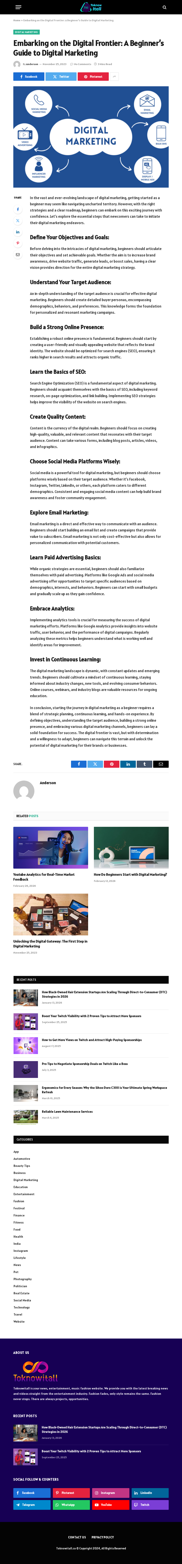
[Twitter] (17, 220)
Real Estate (22, 1293)
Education (21, 1187)
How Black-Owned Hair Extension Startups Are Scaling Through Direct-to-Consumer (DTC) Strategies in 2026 (104, 994)
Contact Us (77, 1537)
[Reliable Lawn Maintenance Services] (26, 1117)
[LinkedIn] (17, 231)
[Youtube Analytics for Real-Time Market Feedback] (50, 848)
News (17, 1265)
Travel (18, 1314)
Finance (19, 1215)
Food (17, 1229)
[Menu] (18, 7)
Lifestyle (20, 1258)
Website (19, 1322)
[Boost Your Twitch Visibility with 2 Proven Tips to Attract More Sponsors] (26, 1021)
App (16, 1152)
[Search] (164, 7)
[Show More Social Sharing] (114, 76)
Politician (20, 1286)
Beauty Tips (22, 1166)
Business (20, 1173)
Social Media (22, 1300)
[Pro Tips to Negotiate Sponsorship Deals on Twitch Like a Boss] (26, 1069)
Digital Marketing (26, 32)
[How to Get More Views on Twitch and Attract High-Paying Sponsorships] (26, 1045)
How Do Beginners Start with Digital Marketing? (130, 874)
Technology (22, 1307)
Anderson (32, 64)
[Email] (17, 254)
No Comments (82, 64)
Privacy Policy (103, 1537)
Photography (23, 1279)
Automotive (22, 1159)
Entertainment (24, 1194)
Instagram (21, 1251)
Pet (16, 1272)
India (17, 1244)
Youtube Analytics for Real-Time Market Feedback (44, 876)
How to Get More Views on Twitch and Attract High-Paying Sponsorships (92, 1040)
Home (16, 20)
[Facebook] (17, 209)
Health (18, 1237)
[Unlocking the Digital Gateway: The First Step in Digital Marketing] (50, 915)
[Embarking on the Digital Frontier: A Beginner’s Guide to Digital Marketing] (91, 136)
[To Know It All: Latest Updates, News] (91, 7)
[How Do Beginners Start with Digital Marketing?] (131, 848)
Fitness (19, 1222)
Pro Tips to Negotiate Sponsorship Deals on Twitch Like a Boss (85, 1064)
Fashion (19, 1201)
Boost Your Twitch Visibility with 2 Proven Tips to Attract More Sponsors (91, 1016)
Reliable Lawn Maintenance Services (67, 1112)
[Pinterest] (17, 243)
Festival (19, 1208)
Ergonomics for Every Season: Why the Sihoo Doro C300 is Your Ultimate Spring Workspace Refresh (104, 1090)
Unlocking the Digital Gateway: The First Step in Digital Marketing (50, 943)
